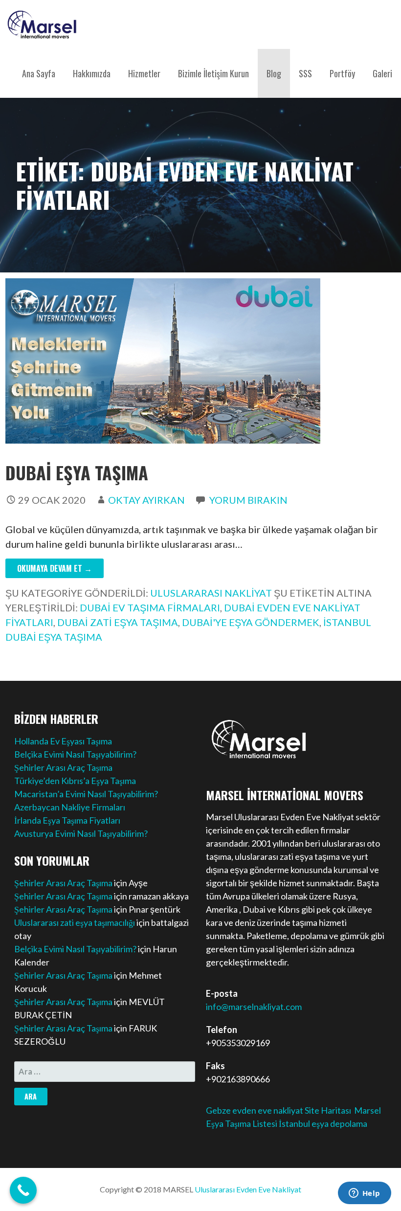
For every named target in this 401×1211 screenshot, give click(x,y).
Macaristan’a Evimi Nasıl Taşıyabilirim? (86, 793)
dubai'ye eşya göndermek (250, 622)
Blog (274, 73)
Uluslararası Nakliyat (211, 593)
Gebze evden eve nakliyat (254, 1110)
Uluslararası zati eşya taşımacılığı (74, 922)
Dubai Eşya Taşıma (76, 472)
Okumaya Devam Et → (54, 568)
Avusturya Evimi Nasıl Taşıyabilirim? (81, 833)
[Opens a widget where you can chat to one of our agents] (364, 1194)
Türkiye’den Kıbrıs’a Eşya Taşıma (75, 780)
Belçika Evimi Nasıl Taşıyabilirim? (75, 754)
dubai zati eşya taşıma (117, 622)
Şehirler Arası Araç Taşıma (63, 767)
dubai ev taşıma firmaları (150, 607)
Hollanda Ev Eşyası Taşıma (63, 741)
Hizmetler (144, 73)
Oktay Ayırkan (146, 500)
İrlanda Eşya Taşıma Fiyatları (67, 820)
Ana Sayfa (38, 73)
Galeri (382, 73)
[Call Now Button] (23, 1190)
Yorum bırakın (248, 500)
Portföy (342, 73)
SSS (305, 73)
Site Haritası (328, 1110)
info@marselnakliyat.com (254, 1006)
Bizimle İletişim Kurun (213, 73)
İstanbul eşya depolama (323, 1123)
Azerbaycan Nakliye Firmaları (69, 807)
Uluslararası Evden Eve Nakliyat (248, 1189)
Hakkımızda (92, 73)
